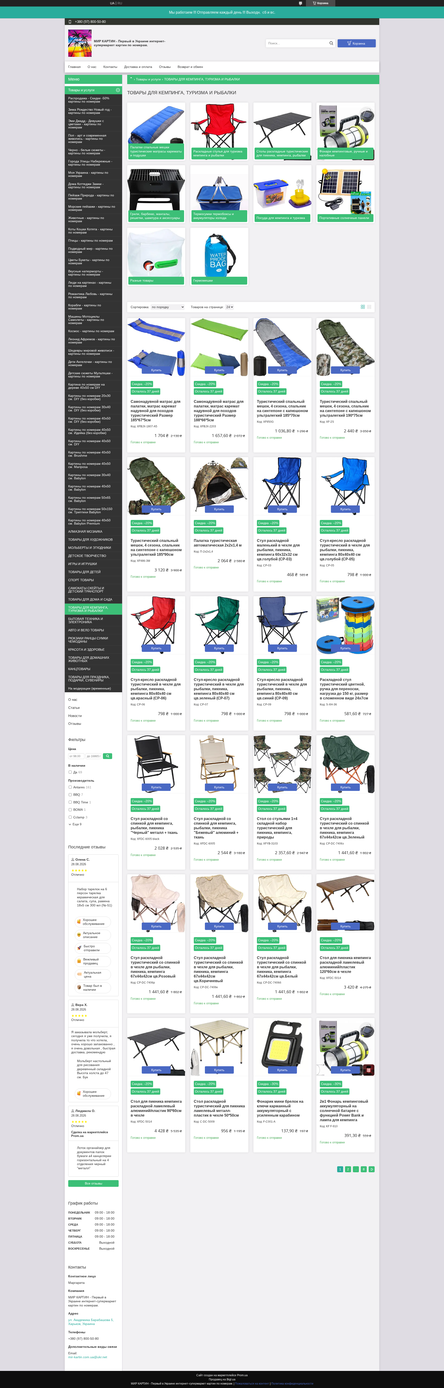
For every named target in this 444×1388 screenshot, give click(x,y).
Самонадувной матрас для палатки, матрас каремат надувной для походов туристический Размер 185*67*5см (155, 411)
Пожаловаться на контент (252, 1383)
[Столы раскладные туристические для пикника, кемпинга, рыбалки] (282, 132)
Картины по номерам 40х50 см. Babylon (89, 487)
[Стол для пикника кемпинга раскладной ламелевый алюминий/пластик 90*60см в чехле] (156, 1047)
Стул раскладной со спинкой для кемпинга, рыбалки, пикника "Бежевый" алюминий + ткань (216, 828)
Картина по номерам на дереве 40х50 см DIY (86, 386)
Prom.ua (242, 1375)
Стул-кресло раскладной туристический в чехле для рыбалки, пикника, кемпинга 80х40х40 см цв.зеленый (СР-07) (219, 689)
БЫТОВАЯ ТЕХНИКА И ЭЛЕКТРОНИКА (85, 620)
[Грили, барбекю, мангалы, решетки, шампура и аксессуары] (156, 194)
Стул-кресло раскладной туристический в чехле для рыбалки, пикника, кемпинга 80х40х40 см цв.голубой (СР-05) (345, 550)
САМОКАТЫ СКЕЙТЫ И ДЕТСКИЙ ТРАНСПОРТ (86, 589)
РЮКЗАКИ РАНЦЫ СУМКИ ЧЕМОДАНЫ (88, 639)
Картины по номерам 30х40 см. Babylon (89, 476)
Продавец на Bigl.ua (222, 1379)
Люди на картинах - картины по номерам (89, 284)
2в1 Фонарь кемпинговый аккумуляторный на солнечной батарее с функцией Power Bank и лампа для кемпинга (344, 1110)
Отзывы (165, 67)
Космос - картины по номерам (91, 331)
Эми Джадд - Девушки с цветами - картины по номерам (86, 124)
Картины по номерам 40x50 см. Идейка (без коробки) (89, 431)
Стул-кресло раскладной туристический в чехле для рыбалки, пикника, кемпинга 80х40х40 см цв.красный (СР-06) (156, 689)
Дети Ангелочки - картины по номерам (90, 363)
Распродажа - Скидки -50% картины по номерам (88, 99)
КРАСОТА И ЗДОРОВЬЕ (86, 649)
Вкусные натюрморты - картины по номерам (85, 272)
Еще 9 (77, 824)
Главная (74, 67)
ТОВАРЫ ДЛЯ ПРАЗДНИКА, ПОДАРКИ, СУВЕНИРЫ (89, 678)
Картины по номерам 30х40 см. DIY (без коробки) (89, 408)
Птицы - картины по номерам (90, 240)
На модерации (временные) (89, 688)
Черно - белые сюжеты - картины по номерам (86, 151)
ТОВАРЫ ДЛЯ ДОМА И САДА (90, 599)
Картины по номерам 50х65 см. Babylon (89, 499)
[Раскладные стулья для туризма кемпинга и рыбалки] (219, 132)
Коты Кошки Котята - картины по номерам (90, 230)
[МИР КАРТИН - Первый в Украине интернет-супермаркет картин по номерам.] (80, 43)
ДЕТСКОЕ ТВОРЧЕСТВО (87, 556)
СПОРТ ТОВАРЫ (81, 580)
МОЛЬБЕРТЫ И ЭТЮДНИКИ (89, 548)
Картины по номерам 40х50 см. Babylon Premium (89, 521)
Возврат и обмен (190, 67)
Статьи (74, 708)
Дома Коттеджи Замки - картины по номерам (86, 185)
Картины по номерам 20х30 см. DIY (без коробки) (89, 397)
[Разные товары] (156, 257)
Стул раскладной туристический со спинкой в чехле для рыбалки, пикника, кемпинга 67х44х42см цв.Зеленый (344, 828)
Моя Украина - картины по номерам (88, 174)
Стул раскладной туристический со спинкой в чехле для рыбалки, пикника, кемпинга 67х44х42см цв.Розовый (155, 967)
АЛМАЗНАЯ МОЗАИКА (85, 531)
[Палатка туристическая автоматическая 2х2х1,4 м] (219, 486)
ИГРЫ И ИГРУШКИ (82, 564)
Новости (75, 716)
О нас (92, 67)
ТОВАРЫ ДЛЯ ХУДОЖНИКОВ (90, 539)
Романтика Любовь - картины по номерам (90, 295)
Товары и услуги (148, 79)
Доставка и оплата (138, 67)
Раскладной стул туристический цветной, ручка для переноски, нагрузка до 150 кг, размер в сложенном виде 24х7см (344, 689)
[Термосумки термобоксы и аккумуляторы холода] (219, 194)
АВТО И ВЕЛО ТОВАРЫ (86, 630)
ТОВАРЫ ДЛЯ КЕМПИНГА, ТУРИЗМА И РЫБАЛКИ (88, 609)
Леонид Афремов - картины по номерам (91, 340)
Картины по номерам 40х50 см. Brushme (89, 453)
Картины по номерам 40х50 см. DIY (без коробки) (89, 419)
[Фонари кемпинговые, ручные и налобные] (345, 132)
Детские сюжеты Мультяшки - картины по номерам (90, 374)
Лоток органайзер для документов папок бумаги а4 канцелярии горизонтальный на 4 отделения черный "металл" (94, 1158)
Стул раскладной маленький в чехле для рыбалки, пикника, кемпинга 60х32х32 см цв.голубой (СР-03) (278, 550)
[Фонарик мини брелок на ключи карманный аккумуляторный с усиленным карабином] (282, 1047)
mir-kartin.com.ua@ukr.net (87, 1357)
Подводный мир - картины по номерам (90, 250)
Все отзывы (93, 1183)
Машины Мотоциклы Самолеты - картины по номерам (86, 320)
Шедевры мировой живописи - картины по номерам (91, 352)
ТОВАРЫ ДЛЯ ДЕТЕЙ (84, 572)
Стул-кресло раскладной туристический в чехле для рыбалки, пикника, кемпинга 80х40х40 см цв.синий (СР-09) (282, 689)
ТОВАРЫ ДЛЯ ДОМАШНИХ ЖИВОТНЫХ (88, 659)
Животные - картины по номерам (86, 219)
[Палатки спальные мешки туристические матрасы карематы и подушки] (156, 132)
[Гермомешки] (219, 257)
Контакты (110, 67)
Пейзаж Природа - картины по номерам (91, 196)
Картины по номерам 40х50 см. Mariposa (89, 465)
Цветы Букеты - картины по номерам (88, 261)
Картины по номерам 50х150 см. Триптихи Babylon (90, 510)
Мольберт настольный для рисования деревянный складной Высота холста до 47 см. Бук (94, 1069)
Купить (156, 370)
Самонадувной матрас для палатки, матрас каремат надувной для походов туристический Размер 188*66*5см (219, 411)
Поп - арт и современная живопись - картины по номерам (87, 139)
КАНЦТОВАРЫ (79, 669)
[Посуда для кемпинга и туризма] (282, 194)
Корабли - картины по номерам (84, 306)
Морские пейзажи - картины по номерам (91, 208)
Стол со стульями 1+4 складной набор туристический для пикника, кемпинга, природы (277, 828)
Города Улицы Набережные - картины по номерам (90, 162)
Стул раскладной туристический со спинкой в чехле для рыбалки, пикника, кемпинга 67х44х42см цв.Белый (281, 967)
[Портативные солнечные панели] (345, 194)
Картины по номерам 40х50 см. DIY (89, 442)
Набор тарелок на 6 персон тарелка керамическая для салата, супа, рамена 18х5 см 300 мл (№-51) (94, 897)
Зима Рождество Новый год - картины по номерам (90, 111)
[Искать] (331, 43)
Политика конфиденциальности (292, 1383)
